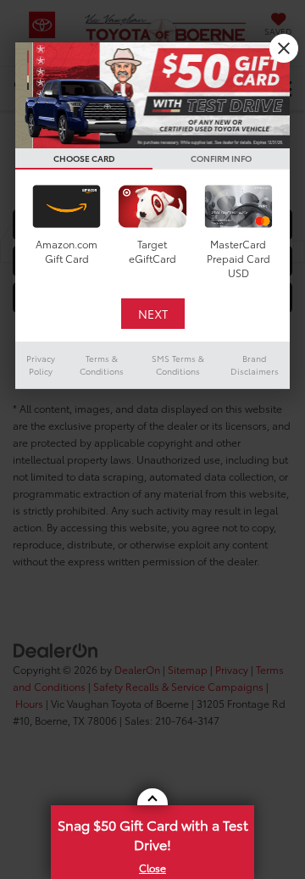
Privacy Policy (40, 364)
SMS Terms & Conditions (178, 364)
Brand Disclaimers (254, 364)
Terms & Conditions (102, 364)
